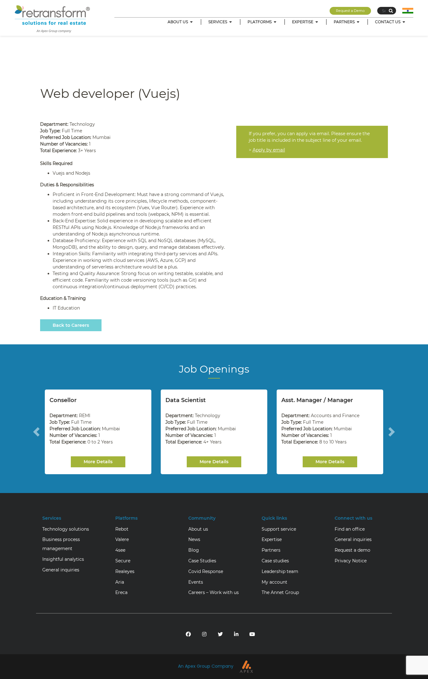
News (194, 539)
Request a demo (352, 550)
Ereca (121, 592)
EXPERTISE (303, 21)
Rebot (121, 529)
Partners (271, 550)
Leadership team (280, 571)
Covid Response (205, 571)
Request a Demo (350, 10)
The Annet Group (280, 592)
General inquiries (60, 570)
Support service (279, 529)
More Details (98, 461)
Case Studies (202, 561)
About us (198, 529)
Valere (122, 539)
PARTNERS (345, 21)
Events (195, 582)
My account (274, 582)
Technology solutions (65, 529)
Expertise (272, 539)
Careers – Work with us (213, 592)
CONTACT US (388, 21)
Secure (122, 561)
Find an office (350, 529)
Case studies (275, 561)
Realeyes (124, 571)
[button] (36, 432)
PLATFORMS (260, 21)
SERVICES (218, 21)
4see (120, 550)
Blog (193, 550)
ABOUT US (178, 21)
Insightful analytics (63, 559)
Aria (119, 582)
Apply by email (269, 150)
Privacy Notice (351, 561)
